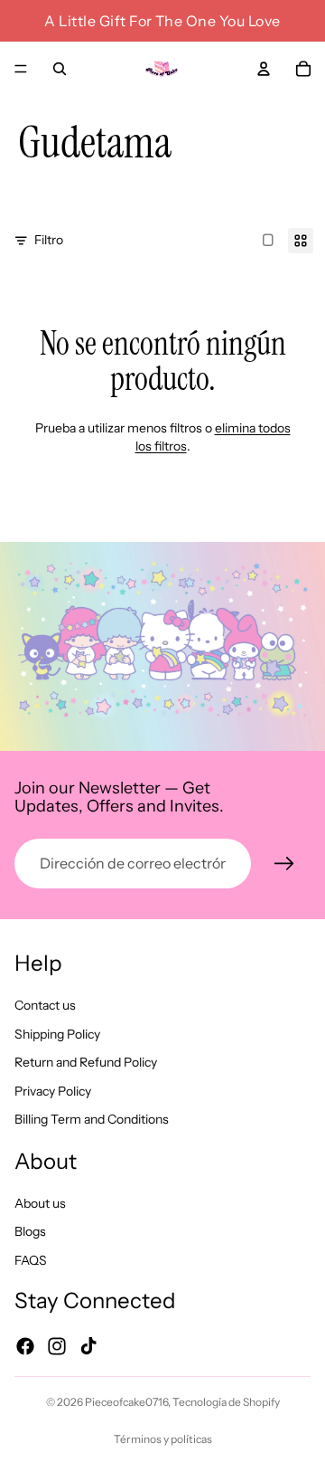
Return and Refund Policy (85, 1062)
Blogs (30, 1231)
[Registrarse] (284, 864)
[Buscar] (59, 69)
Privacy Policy (52, 1090)
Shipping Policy (57, 1033)
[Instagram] (57, 1345)
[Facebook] (25, 1345)
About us (40, 1202)
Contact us (45, 1005)
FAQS (30, 1259)
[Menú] (21, 69)
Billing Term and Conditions (91, 1119)
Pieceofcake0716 (126, 1402)
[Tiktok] (88, 1345)
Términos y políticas (163, 1439)
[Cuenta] (263, 69)
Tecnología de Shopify (226, 1402)
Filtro (48, 240)
